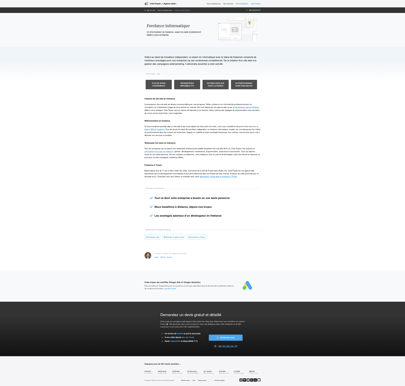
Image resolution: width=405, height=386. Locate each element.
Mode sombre (202, 380)
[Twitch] (255, 381)
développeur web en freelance (247, 107)
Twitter (156, 257)
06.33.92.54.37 (255, 10)
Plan (194, 380)
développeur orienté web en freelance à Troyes (218, 176)
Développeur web (152, 237)
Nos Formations (242, 4)
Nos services (228, 4)
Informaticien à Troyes (196, 237)
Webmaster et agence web (174, 237)
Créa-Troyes (162, 4)
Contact (257, 3)
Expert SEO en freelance (154, 129)
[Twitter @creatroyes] (241, 381)
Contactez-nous (227, 337)
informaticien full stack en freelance (158, 151)
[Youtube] (248, 381)
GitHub (162, 257)
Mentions (220, 380)
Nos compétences (214, 4)
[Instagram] (244, 381)
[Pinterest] (251, 381)
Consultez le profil (170, 288)
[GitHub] (259, 381)
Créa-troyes (158, 380)
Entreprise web (185, 380)
